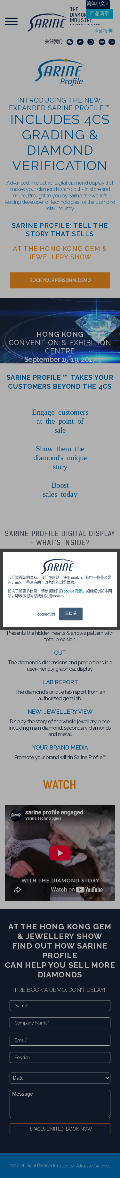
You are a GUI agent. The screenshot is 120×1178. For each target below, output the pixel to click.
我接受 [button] (71, 614)
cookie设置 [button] (46, 614)
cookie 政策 (73, 590)
